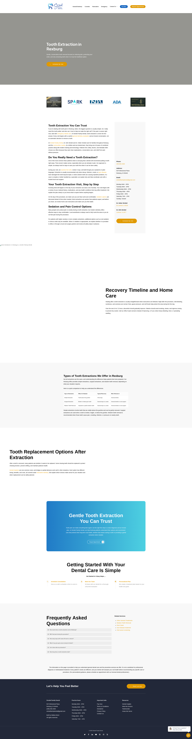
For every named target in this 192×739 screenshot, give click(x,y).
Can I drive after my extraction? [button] (58, 647)
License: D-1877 (121, 212)
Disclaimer (100, 709)
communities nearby (59, 145)
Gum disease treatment (124, 627)
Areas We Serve (127, 711)
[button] (57, 64)
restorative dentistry (42, 472)
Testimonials (126, 709)
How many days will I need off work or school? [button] (62, 638)
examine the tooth (66, 170)
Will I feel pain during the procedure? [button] (59, 634)
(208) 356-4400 (51, 709)
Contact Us (100, 713)
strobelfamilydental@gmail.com (125, 180)
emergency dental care (64, 133)
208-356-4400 (120, 164)
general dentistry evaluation (81, 136)
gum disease (102, 172)
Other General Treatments (124, 620)
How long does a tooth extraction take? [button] (60, 651)
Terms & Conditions (103, 706)
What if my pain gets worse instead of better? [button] (61, 643)
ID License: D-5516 (122, 205)
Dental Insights (126, 704)
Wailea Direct (55, 715)
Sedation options (102, 197)
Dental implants (14, 470)
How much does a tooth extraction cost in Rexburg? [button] (63, 629)
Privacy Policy (101, 711)
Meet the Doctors (127, 706)
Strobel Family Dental (56, 143)
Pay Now (99, 704)
